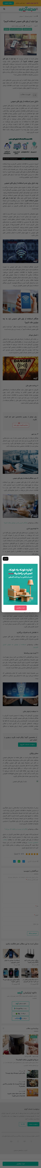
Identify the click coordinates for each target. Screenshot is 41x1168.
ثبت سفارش (21, 608)
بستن (5, 559)
